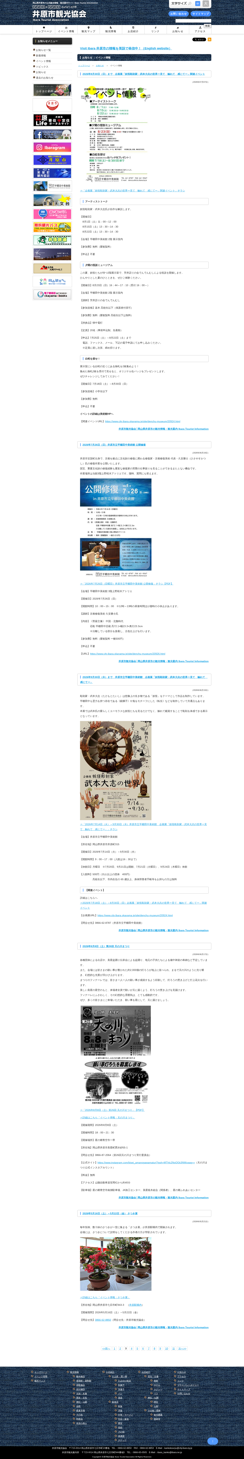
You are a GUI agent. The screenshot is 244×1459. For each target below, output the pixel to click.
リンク (155, 31)
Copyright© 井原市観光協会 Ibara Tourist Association (113, 1457)
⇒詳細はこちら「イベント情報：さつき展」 (105, 1297)
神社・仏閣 (81, 1402)
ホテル (157, 1385)
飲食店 (115, 1402)
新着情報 (41, 55)
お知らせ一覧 (43, 50)
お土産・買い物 (119, 1376)
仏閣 (156, 1406)
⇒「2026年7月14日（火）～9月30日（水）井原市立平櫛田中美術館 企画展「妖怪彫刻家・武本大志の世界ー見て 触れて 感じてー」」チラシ (143, 827)
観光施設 (80, 1376)
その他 (79, 1415)
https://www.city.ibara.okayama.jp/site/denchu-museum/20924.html (142, 421)
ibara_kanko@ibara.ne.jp (169, 1452)
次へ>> (182, 1348)
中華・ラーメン (125, 1415)
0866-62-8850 (103, 1319)
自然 (78, 1406)
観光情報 (110, 31)
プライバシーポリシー (188, 1385)
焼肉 (120, 1427)
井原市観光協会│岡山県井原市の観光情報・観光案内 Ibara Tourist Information (164, 428)
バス (156, 1393)
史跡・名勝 (81, 1393)
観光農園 (158, 1415)
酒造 (120, 1397)
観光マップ (88, 31)
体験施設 (80, 1385)
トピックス (42, 66)
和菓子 (121, 1385)
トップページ (44, 31)
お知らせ (177, 31)
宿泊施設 (80, 1389)
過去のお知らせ (44, 77)
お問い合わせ (178, 13)
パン (120, 1393)
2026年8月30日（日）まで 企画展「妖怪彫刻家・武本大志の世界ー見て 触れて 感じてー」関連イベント (144, 74)
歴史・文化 (81, 1397)
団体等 (157, 1419)
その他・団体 (154, 1410)
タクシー (158, 1389)
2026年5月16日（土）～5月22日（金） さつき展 (110, 1213)
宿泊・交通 (153, 1376)
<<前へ (106, 1348)
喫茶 (120, 1423)
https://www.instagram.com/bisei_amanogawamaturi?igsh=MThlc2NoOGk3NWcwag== (146, 1162)
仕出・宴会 (123, 1419)
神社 (156, 1402)
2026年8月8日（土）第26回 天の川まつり (106, 946)
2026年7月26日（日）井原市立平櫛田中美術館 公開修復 (114, 444)
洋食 (120, 1410)
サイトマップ (201, 13)
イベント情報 (66, 31)
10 (166, 1348)
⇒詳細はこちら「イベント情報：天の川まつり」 (107, 1117)
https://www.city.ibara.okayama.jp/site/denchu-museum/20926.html (127, 653)
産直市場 (80, 1410)
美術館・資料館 (83, 1381)
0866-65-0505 (140, 1452)
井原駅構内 (135, 1304)
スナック (122, 1440)
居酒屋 (121, 1436)
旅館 (156, 1381)
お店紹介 (133, 31)
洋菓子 (121, 1389)
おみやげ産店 (124, 1381)
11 (173, 1348)
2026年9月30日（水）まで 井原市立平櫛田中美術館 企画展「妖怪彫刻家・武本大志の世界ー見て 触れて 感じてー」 (144, 680)
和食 (120, 1406)
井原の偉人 (81, 1423)
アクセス (200, 31)
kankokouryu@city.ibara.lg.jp (178, 1448)
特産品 (79, 1419)
